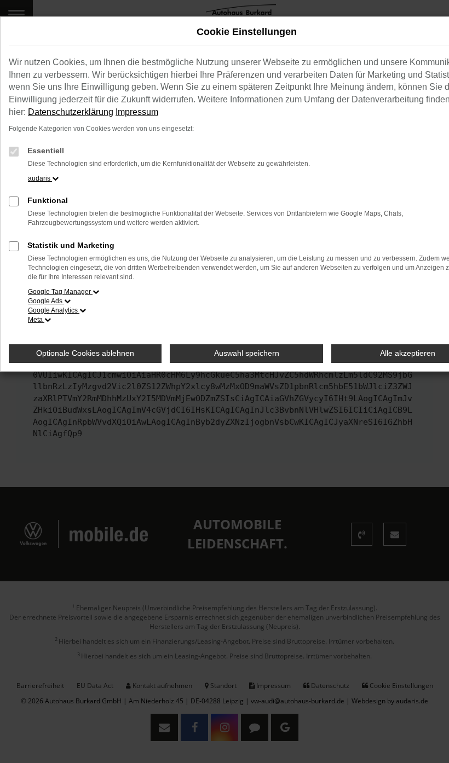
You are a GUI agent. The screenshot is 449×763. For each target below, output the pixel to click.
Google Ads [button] (46, 301)
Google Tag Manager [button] (60, 292)
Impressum (137, 112)
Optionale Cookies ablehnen (85, 353)
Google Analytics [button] (53, 310)
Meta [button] (36, 319)
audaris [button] (40, 178)
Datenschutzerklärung (70, 112)
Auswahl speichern (246, 353)
